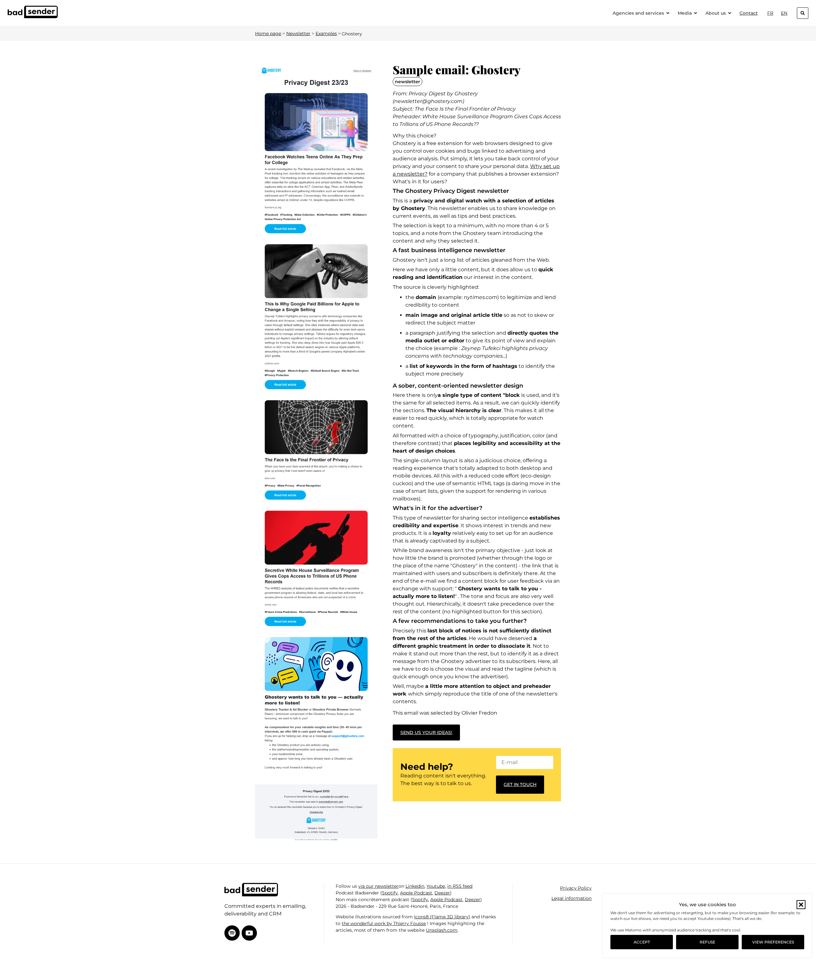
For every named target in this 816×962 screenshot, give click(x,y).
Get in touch (520, 784)
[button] (801, 904)
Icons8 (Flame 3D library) (442, 917)
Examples (326, 33)
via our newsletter (378, 886)
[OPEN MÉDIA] (695, 13)
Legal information (571, 898)
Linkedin (414, 886)
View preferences (773, 942)
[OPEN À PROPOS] (729, 13)
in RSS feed (459, 886)
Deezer (442, 893)
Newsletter (298, 33)
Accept (642, 942)
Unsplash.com (441, 930)
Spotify (390, 893)
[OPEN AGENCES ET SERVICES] (668, 13)
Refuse (707, 942)
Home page (268, 33)
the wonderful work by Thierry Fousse (384, 923)
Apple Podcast (416, 893)
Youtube (435, 886)
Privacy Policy (576, 888)
